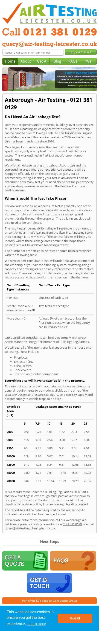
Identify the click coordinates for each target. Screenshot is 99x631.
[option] (50, 79)
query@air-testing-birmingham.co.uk (30, 528)
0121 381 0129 (72, 524)
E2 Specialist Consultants (52, 601)
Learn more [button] (36, 624)
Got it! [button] (75, 618)
